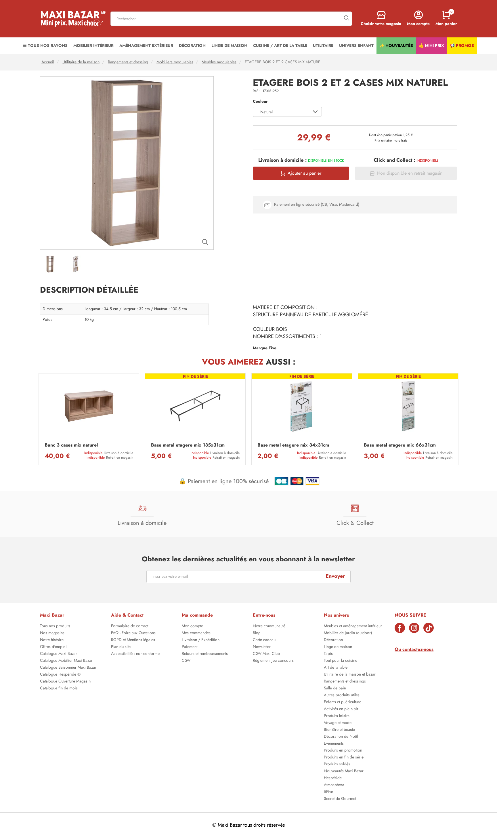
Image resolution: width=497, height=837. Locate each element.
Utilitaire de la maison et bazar (350, 674)
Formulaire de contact (129, 626)
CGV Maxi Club (266, 654)
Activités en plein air (341, 709)
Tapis (328, 654)
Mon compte (192, 626)
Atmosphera (334, 785)
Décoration (333, 640)
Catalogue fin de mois (59, 688)
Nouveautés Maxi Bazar (344, 771)
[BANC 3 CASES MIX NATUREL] (89, 406)
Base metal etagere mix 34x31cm (293, 445)
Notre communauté (269, 626)
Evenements (334, 743)
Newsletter (262, 647)
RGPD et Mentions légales (133, 640)
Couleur (260, 101)
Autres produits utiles (342, 695)
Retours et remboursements (205, 654)
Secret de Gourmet (340, 799)
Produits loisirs (336, 716)
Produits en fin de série (344, 757)
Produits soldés (337, 764)
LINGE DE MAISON (229, 45)
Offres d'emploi (53, 647)
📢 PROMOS (462, 45)
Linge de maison (338, 647)
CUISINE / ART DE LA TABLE (280, 45)
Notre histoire (52, 640)
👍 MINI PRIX (431, 45)
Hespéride (333, 778)
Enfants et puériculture (342, 702)
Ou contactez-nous (414, 649)
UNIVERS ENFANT (356, 45)
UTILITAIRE (323, 45)
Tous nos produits (55, 626)
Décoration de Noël (341, 737)
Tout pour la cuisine (340, 661)
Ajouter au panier (304, 173)
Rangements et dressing (128, 62)
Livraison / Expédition (200, 640)
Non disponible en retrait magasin (409, 173)
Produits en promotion (343, 750)
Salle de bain (335, 688)
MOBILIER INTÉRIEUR (93, 45)
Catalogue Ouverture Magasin (65, 681)
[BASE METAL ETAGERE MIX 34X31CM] (302, 406)
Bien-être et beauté (339, 730)
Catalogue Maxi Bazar (58, 654)
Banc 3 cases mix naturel (71, 445)
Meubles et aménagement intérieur (353, 626)
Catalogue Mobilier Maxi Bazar (66, 661)
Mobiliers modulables (174, 62)
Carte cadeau (264, 640)
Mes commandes (196, 633)
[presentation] (38, 419)
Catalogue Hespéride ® (60, 674)
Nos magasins (52, 633)
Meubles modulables (219, 62)
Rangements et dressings (345, 681)
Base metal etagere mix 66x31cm (400, 445)
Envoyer (335, 576)
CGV (186, 661)
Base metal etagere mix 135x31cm (188, 445)
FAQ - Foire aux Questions (133, 633)
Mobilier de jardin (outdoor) (348, 633)
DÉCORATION (192, 45)
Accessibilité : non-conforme (135, 654)
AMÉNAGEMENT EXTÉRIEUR (146, 45)
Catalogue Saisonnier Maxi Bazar (68, 668)
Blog (257, 633)
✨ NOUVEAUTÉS (396, 45)
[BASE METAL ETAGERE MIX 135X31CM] (195, 406)
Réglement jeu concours (273, 661)
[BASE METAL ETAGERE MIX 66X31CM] (408, 406)
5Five (328, 792)
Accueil (47, 62)
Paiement (189, 647)
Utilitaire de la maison (81, 62)
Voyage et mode (337, 723)
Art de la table (335, 668)
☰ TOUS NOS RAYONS (45, 45)
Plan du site (121, 647)
